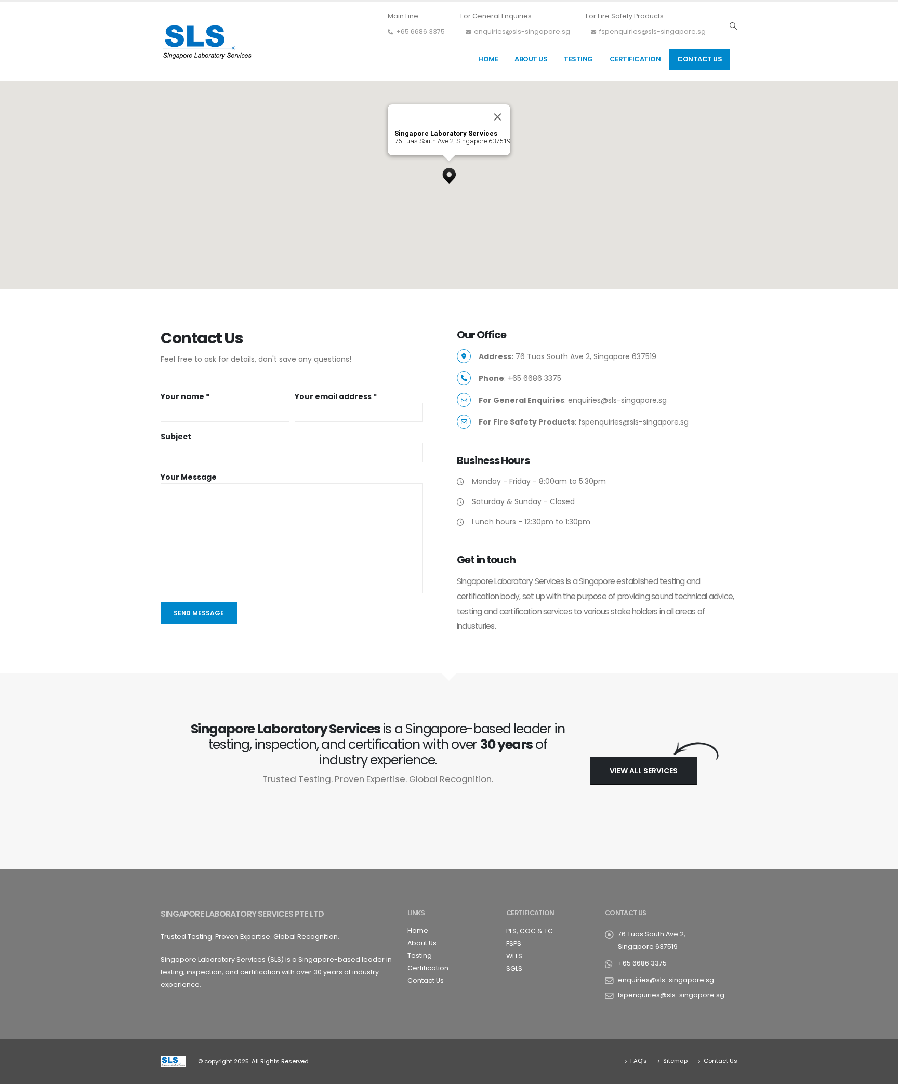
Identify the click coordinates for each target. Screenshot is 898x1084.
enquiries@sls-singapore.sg (522, 31)
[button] (733, 26)
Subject (176, 436)
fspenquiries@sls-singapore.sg (652, 31)
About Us (530, 59)
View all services (644, 770)
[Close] (497, 116)
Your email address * (336, 396)
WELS (514, 955)
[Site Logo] (207, 41)
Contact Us (699, 59)
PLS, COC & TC (529, 931)
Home (488, 59)
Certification (635, 59)
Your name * (185, 396)
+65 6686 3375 (420, 31)
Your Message (189, 477)
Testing (578, 59)
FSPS (513, 943)
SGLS (514, 968)
